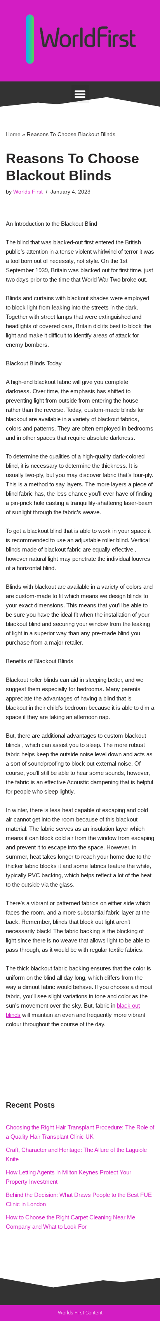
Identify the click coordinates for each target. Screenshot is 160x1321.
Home (13, 134)
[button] (80, 94)
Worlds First (28, 192)
